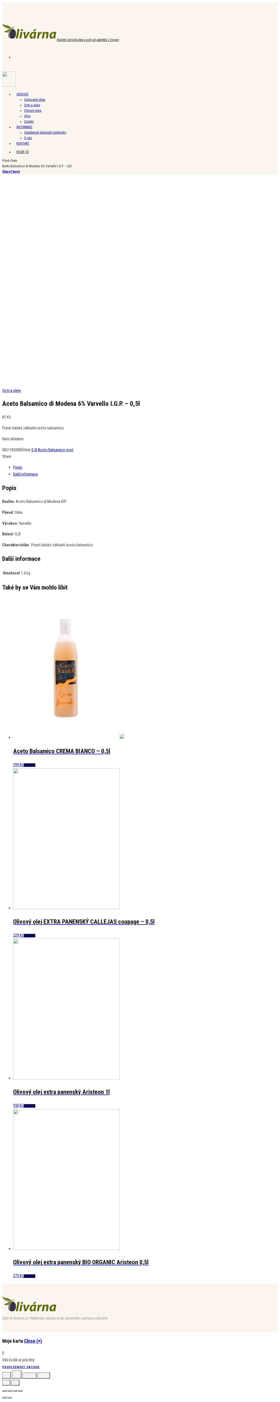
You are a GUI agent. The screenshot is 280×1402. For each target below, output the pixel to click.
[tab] (145, 467)
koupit (29, 765)
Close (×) (33, 1341)
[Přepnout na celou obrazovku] (15, 1391)
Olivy (27, 116)
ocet (69, 449)
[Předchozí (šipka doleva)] (4, 1397)
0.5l (34, 449)
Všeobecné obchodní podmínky (45, 132)
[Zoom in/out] (43, 1375)
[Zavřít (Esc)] (4, 1391)
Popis (17, 467)
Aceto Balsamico (51, 449)
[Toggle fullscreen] (29, 1375)
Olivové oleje (32, 111)
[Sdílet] (17, 1374)
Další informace (25, 474)
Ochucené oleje (34, 100)
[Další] (15, 1383)
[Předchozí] (6, 1383)
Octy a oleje (32, 105)
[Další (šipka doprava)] (9, 1397)
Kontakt (23, 143)
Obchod (22, 94)
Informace (24, 127)
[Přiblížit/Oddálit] (20, 1391)
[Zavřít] (6, 1375)
